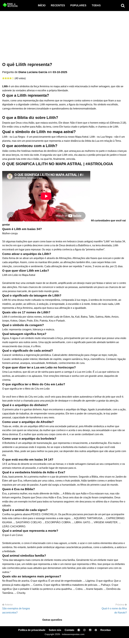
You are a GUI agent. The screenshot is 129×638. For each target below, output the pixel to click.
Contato (69, 630)
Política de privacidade (31, 630)
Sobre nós (55, 630)
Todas (96, 5)
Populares (78, 5)
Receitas (105, 630)
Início (41, 5)
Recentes (58, 5)
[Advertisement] (64, 35)
